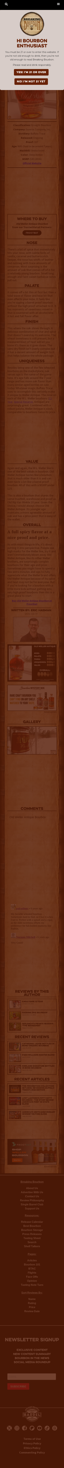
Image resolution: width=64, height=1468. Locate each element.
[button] (58, 3)
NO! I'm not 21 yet (31, 81)
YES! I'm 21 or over (31, 72)
